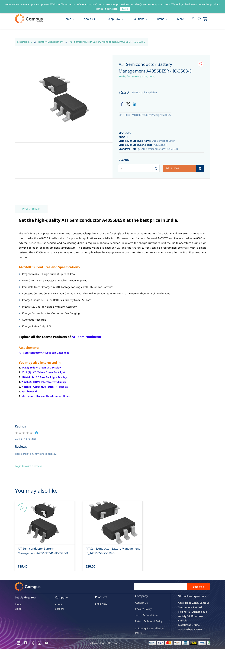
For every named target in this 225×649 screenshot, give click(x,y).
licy (150, 609)
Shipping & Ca (143, 628)
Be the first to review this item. (137, 76)
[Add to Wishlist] (201, 64)
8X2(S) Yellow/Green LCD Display (41, 367)
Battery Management (50, 41)
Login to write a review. (28, 466)
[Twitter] (128, 104)
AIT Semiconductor (86, 337)
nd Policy (157, 621)
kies (142, 609)
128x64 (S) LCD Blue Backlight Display (44, 377)
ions (155, 615)
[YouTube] (46, 642)
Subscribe (198, 586)
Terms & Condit (144, 615)
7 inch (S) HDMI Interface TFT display (43, 382)
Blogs (18, 604)
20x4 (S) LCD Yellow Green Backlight (43, 372)
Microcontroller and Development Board (45, 396)
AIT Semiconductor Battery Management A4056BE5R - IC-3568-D (107, 41)
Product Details (31, 209)
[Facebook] (121, 104)
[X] (32, 642)
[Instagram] (39, 642)
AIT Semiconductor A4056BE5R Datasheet (44, 352)
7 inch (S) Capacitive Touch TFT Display (44, 386)
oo (138, 609)
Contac (139, 602)
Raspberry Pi (29, 391)
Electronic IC (24, 41)
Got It (125, 9)
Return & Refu (143, 621)
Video (18, 608)
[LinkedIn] (134, 104)
